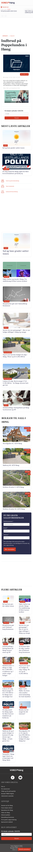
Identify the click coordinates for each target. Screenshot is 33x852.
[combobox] (4, 538)
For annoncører (5, 789)
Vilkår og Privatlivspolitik (8, 791)
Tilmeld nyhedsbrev (24, 849)
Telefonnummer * (8, 521)
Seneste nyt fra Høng (7, 805)
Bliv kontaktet (9, 549)
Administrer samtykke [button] (7, 796)
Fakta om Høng (5, 812)
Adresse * (6, 535)
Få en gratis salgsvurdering (8, 819)
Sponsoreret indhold (7, 822)
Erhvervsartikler (5, 815)
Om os (3, 786)
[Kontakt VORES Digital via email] (20, 777)
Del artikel (23, 74)
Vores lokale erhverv (7, 808)
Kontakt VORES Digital (7, 793)
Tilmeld (16, 118)
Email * (6, 528)
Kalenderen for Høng (7, 810)
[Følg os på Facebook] (13, 777)
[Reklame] (16, 96)
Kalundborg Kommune (7, 817)
